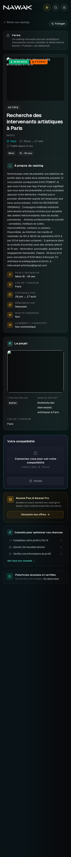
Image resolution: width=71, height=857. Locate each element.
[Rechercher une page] (55, 7)
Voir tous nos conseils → (21, 560)
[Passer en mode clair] (46, 7)
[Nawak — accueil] (17, 7)
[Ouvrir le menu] (64, 7)
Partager (60, 23)
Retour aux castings (18, 22)
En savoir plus (51, 578)
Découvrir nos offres (33, 514)
